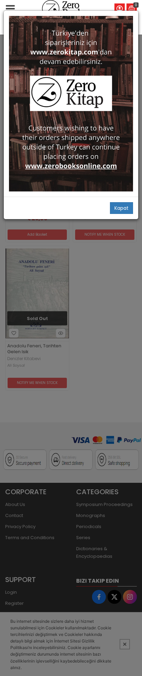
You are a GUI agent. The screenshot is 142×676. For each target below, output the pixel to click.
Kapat (121, 208)
